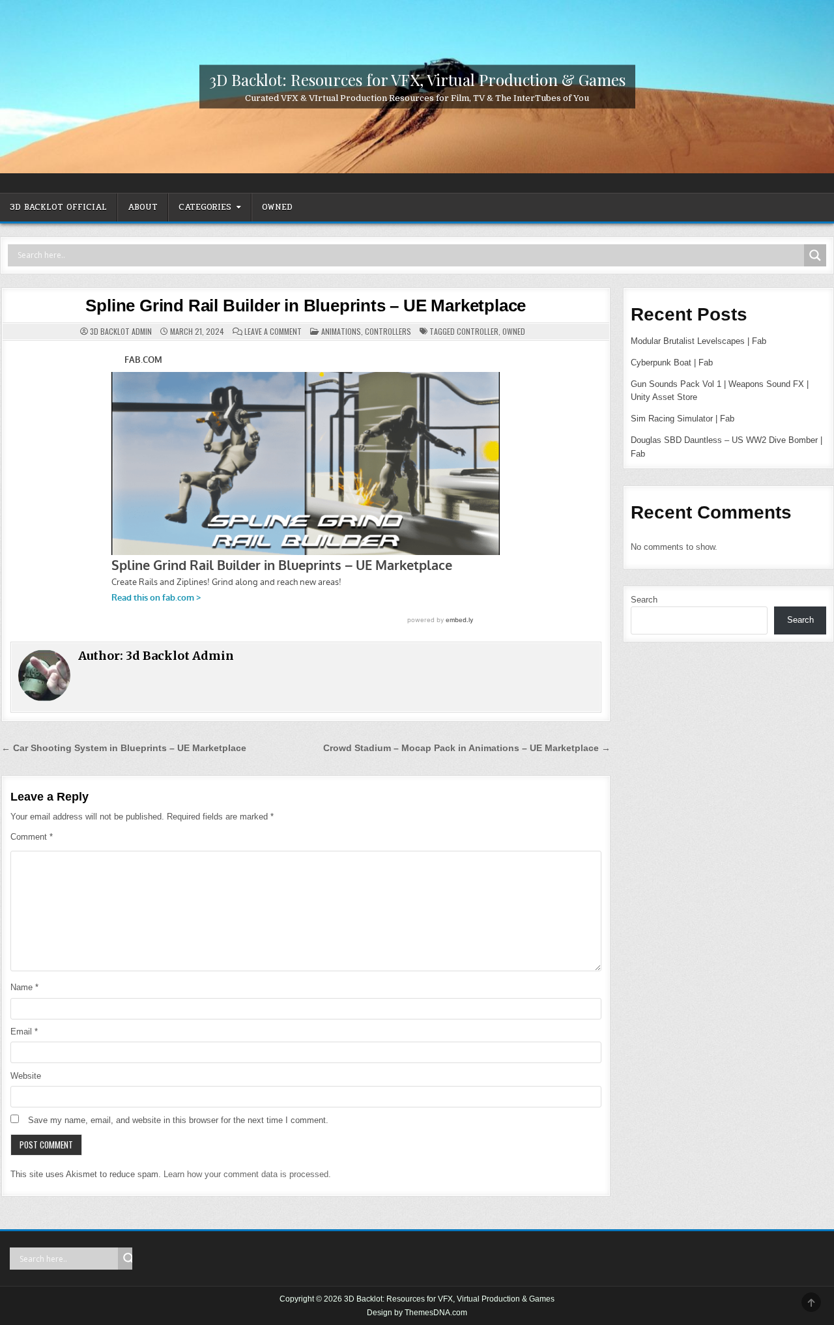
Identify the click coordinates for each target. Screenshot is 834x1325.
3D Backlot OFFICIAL (58, 207)
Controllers (388, 331)
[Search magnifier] (815, 255)
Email (24, 1031)
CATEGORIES (205, 207)
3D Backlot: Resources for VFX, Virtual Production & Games (417, 78)
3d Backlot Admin (121, 331)
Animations (341, 331)
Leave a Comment (273, 331)
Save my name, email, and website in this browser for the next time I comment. (178, 1120)
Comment (31, 837)
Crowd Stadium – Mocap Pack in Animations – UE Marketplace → (467, 748)
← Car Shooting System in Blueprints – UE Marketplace (123, 748)
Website (25, 1076)
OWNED (277, 207)
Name (24, 987)
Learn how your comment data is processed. (247, 1174)
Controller (477, 331)
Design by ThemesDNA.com (417, 1312)
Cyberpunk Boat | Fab (672, 362)
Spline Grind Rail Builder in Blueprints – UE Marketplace (305, 305)
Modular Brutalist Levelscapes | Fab (698, 341)
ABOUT (143, 207)
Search (644, 600)
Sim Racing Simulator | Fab (682, 418)
